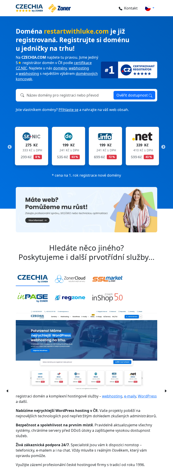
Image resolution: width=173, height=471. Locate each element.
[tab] (33, 279)
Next (163, 147)
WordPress (147, 396)
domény (60, 68)
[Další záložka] (165, 390)
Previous (9, 147)
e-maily (130, 396)
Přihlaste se (68, 109)
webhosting (79, 68)
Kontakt (131, 8)
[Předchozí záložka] (6, 390)
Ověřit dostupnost (132, 95)
